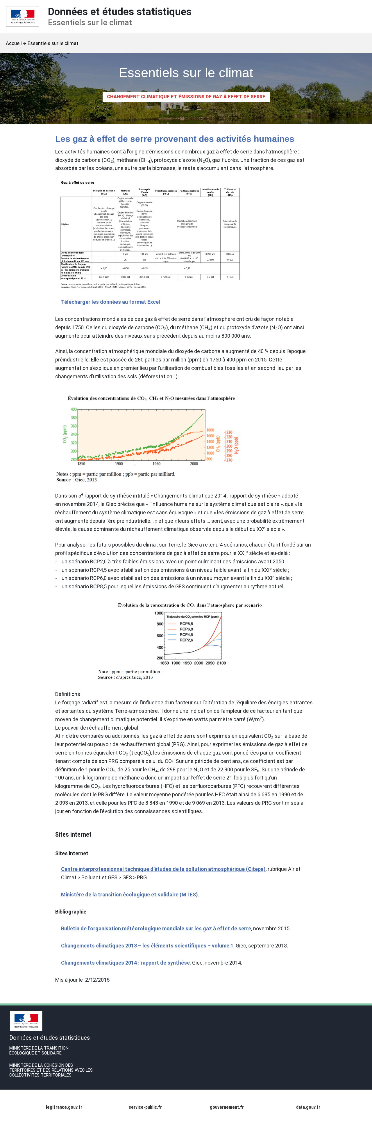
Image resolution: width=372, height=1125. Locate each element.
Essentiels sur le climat (53, 43)
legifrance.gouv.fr (64, 1107)
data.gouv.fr (308, 1107)
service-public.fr (145, 1107)
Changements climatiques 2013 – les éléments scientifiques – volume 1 (147, 946)
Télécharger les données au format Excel (110, 302)
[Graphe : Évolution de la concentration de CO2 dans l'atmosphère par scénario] (183, 641)
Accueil (14, 43)
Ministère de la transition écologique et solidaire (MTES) (129, 894)
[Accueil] (22, 16)
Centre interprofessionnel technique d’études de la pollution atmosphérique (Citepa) (163, 869)
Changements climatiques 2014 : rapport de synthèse (125, 963)
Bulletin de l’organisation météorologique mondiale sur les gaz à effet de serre (156, 928)
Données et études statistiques (120, 16)
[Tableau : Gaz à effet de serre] (183, 235)
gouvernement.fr (227, 1107)
